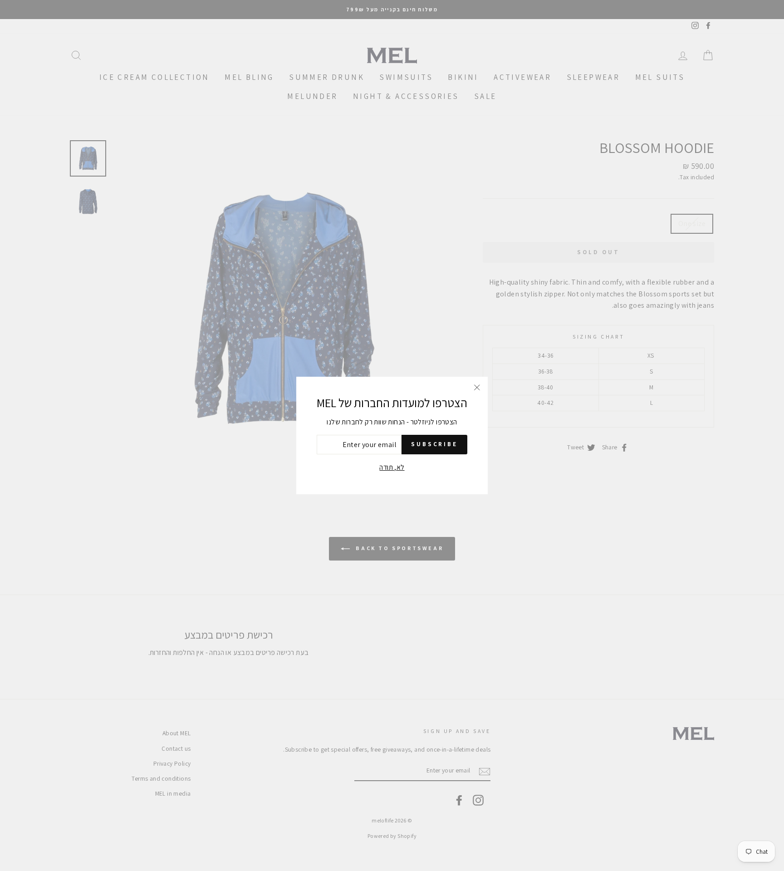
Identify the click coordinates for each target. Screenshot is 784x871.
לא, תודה (391, 467)
